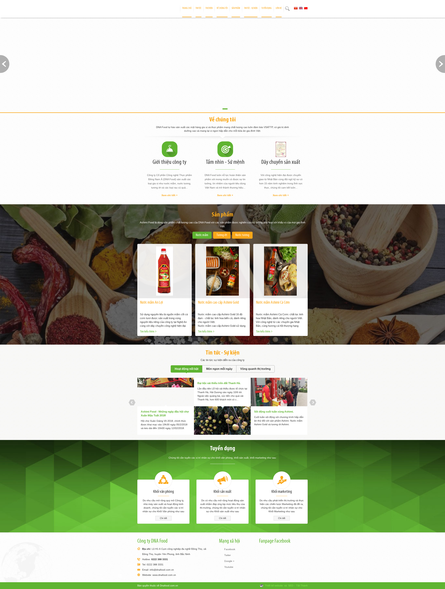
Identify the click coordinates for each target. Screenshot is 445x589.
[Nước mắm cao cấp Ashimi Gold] (222, 271)
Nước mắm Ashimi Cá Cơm (273, 302)
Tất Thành (302, 585)
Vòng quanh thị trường (255, 368)
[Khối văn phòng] (163, 480)
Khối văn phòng (163, 491)
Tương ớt (221, 235)
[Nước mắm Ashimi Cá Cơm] (280, 271)
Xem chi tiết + (169, 195)
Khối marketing (281, 491)
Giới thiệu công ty (169, 162)
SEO (290, 585)
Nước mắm (202, 235)
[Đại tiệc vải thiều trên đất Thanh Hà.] (222, 420)
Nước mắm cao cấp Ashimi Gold (218, 302)
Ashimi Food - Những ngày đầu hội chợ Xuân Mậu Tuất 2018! (165, 413)
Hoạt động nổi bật (186, 368)
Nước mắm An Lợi (151, 302)
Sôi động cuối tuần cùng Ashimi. (274, 411)
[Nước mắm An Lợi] (164, 271)
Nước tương (242, 235)
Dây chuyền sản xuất (280, 162)
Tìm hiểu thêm (147, 331)
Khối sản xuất (222, 491)
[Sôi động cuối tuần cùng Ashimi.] (279, 392)
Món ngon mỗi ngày (219, 368)
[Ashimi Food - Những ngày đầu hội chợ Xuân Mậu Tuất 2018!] (165, 392)
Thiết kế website (274, 585)
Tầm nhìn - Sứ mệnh (225, 162)
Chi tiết (163, 518)
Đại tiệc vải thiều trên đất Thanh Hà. (219, 383)
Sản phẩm (222, 215)
